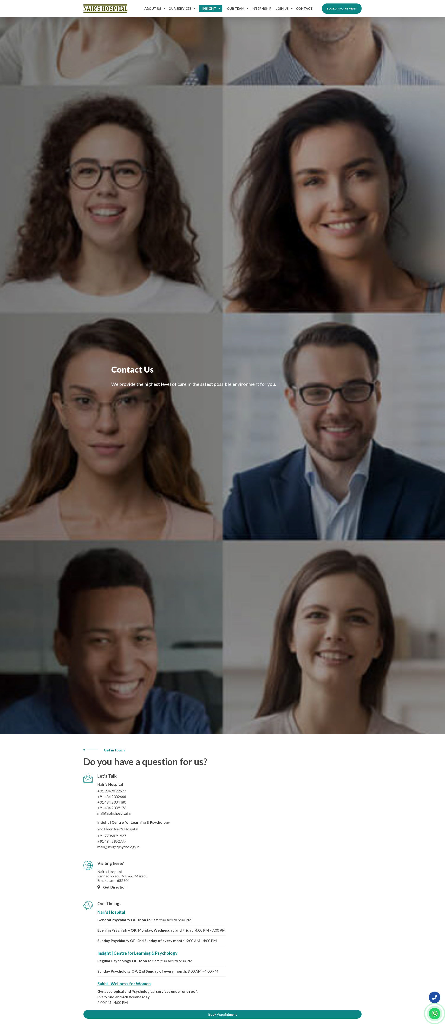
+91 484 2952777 (111, 841)
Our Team (235, 8)
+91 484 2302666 (111, 796)
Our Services (179, 8)
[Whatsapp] (434, 1013)
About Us (152, 8)
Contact (304, 8)
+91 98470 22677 (111, 791)
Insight (209, 8)
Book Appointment (342, 8)
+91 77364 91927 (111, 835)
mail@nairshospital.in (114, 813)
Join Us (282, 8)
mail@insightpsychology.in (118, 847)
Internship (261, 8)
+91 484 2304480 (111, 802)
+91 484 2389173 (111, 807)
